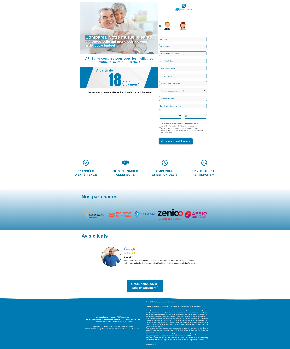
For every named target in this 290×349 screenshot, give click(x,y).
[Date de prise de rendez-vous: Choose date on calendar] (160, 109)
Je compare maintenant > (175, 141)
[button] (84, 214)
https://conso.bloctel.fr (197, 340)
